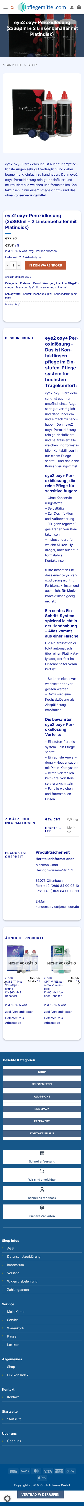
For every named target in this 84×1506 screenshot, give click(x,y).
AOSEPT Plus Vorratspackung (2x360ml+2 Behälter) (13, 989)
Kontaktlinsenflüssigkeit (37, 293)
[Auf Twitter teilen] (45, 45)
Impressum (15, 1265)
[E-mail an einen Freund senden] (53, 45)
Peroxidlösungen (43, 283)
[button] (5, 7)
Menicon (21, 287)
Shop (32, 65)
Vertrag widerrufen (40, 1494)
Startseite (12, 65)
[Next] (78, 990)
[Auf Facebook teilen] (38, 45)
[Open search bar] (12, 7)
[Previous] (5, 990)
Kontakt (13, 1397)
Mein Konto (15, 1312)
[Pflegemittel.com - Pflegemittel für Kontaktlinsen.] (42, 7)
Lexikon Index (18, 1375)
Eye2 (32, 287)
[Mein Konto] (72, 7)
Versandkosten (46, 251)
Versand (13, 1273)
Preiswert (26, 283)
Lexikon (13, 1345)
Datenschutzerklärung (24, 1256)
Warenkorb (15, 1328)
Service (13, 1320)
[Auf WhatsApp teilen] (31, 45)
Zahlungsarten (18, 1290)
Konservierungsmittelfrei (51, 287)
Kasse (11, 1336)
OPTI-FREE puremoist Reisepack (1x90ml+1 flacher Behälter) (54, 989)
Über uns (14, 1441)
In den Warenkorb (45, 265)
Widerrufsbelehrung (22, 1281)
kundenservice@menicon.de (57, 907)
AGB (10, 1248)
